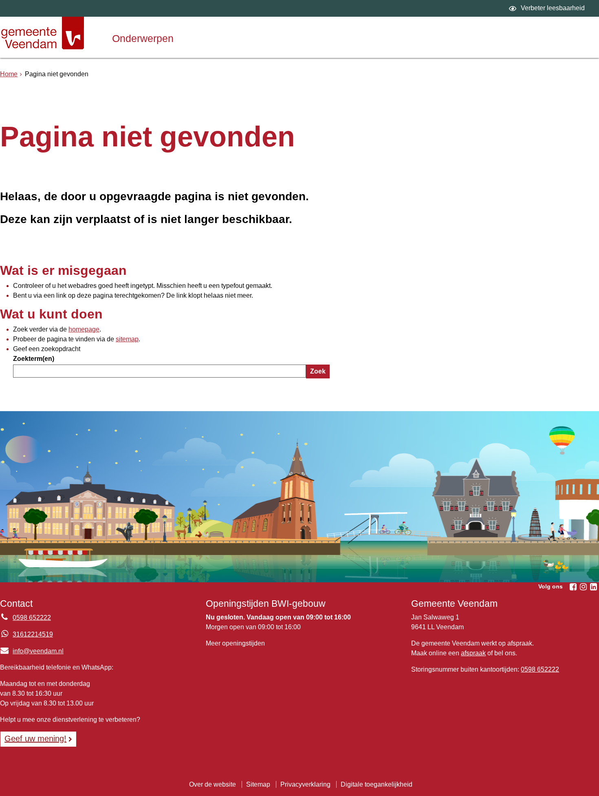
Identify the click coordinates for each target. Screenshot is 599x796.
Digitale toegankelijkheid (376, 784)
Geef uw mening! (35, 738)
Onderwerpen (143, 38)
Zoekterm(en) (33, 358)
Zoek (318, 371)
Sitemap (258, 784)
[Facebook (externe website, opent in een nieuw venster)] (572, 586)
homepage (83, 329)
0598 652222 (32, 617)
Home (9, 74)
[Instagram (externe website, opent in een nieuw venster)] (583, 586)
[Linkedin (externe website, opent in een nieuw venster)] (593, 586)
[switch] (548, 8)
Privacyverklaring (305, 784)
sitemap (127, 339)
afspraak (473, 653)
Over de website (212, 784)
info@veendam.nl (32, 651)
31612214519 (33, 634)
